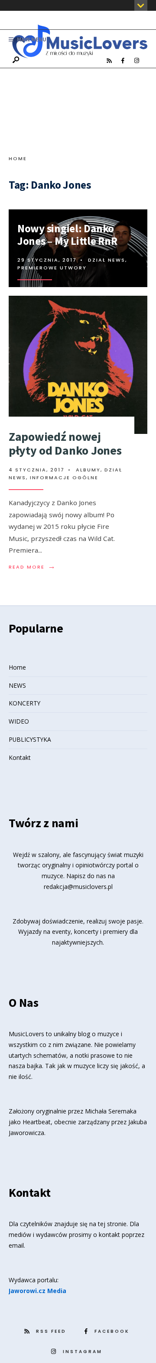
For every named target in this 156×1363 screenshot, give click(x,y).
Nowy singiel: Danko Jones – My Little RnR (67, 234)
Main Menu (31, 39)
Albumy (88, 469)
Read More (32, 567)
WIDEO (19, 721)
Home (18, 158)
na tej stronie (108, 1224)
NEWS (17, 685)
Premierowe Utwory (52, 267)
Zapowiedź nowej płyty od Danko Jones (65, 443)
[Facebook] (123, 61)
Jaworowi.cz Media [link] (37, 1291)
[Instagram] (136, 61)
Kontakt (20, 757)
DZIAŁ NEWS (106, 259)
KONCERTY (24, 703)
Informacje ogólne (64, 477)
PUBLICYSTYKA (30, 739)
